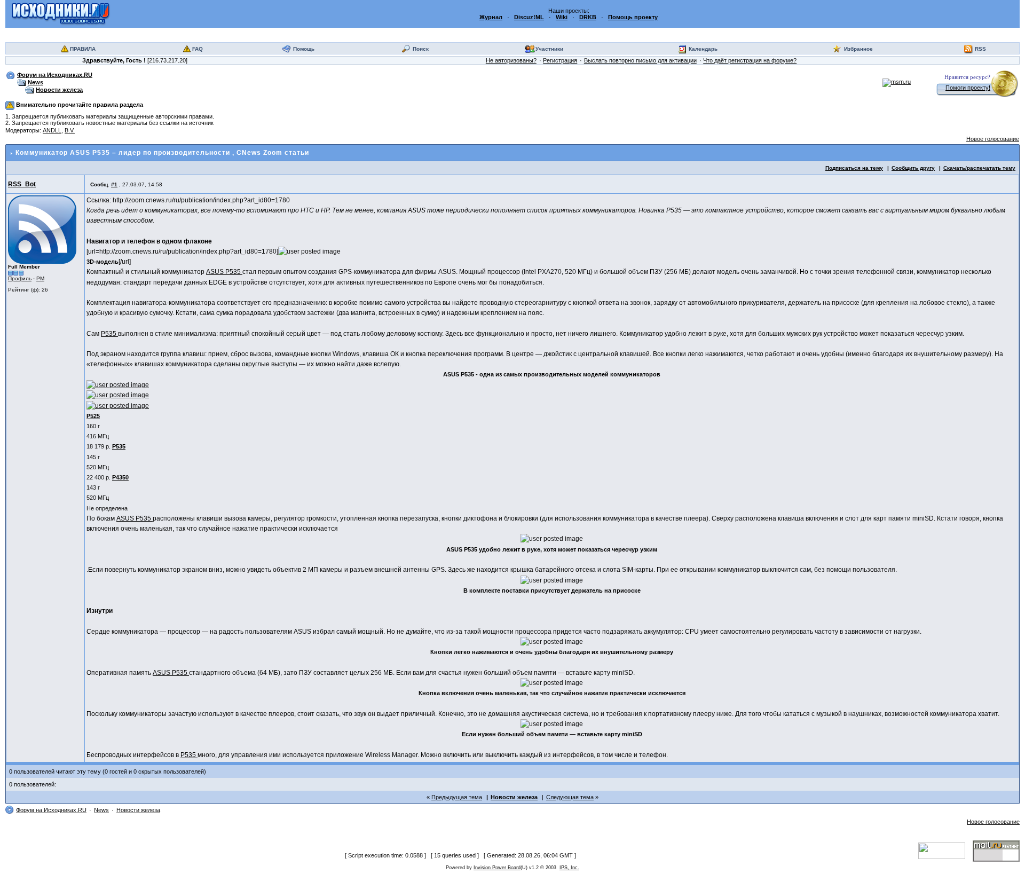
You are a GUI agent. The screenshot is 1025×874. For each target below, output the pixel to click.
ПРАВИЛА (83, 49)
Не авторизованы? (511, 60)
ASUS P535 (224, 271)
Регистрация (560, 60)
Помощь (303, 49)
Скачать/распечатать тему (979, 168)
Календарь (703, 49)
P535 (109, 333)
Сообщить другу (913, 168)
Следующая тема (570, 797)
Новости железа (59, 89)
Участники (549, 49)
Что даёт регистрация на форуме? (750, 60)
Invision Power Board (497, 867)
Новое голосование (992, 139)
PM (40, 278)
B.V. (70, 130)
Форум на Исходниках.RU (54, 75)
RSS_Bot (22, 184)
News (35, 82)
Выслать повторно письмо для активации (640, 60)
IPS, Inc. (569, 867)
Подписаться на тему (854, 168)
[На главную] (60, 13)
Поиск (421, 49)
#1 (114, 184)
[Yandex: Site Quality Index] (945, 850)
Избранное (858, 49)
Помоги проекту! (967, 87)
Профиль (19, 278)
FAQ (197, 49)
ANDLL (52, 130)
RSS (980, 49)
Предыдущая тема (456, 797)
